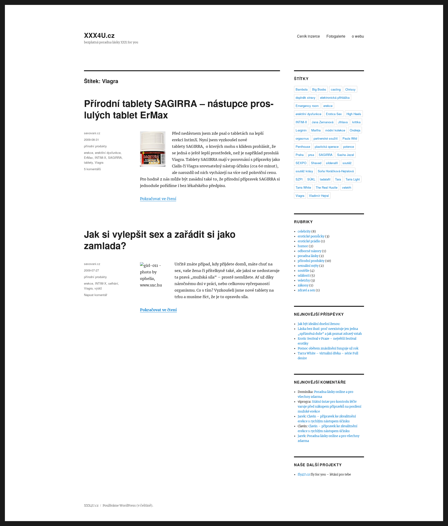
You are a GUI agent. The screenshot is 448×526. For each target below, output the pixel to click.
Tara (338, 179)
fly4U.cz (304, 475)
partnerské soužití (326, 138)
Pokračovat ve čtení (158, 198)
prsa (311, 154)
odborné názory (309, 251)
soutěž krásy (304, 171)
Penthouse (303, 146)
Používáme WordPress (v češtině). (128, 506)
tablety (88, 162)
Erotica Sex (334, 114)
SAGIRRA (115, 157)
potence (348, 146)
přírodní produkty (95, 146)
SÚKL (311, 179)
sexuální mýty (308, 266)
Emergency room (307, 105)
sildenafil (332, 163)
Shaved (316, 163)
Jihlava (343, 122)
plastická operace (327, 146)
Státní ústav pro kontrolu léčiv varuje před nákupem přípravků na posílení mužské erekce (329, 406)
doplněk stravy (305, 97)
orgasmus (302, 138)
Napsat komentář (95, 295)
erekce (88, 152)
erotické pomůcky (311, 236)
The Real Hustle (326, 187)
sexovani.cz (92, 133)
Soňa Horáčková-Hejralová (336, 171)
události (304, 276)
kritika (356, 122)
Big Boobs (319, 89)
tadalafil (325, 179)
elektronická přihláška (335, 97)
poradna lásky (308, 256)
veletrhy (304, 280)
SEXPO (301, 163)
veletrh (346, 187)
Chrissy (350, 89)
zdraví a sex (306, 290)
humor (303, 246)
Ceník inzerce (308, 36)
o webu (358, 36)
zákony (303, 285)
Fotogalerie (335, 36)
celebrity (304, 231)
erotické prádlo (309, 241)
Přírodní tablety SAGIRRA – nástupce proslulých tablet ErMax (178, 108)
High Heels (353, 114)
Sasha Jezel (345, 154)
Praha (300, 154)
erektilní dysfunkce (108, 152)
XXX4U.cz (99, 35)
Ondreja (355, 130)
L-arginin (301, 130)
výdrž (98, 288)
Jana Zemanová (322, 122)
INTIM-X (100, 157)
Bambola (302, 89)
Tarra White (303, 187)
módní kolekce (335, 130)
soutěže (303, 271)
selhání (113, 283)
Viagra (99, 162)
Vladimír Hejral (319, 195)
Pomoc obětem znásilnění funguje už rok (328, 348)
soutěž (347, 163)
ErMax (88, 157)
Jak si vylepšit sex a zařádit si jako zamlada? (159, 239)
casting (336, 89)
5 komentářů (92, 169)
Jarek (301, 416)
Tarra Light (353, 179)
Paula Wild (350, 138)
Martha (316, 130)
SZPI (299, 179)
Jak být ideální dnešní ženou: (319, 324)
